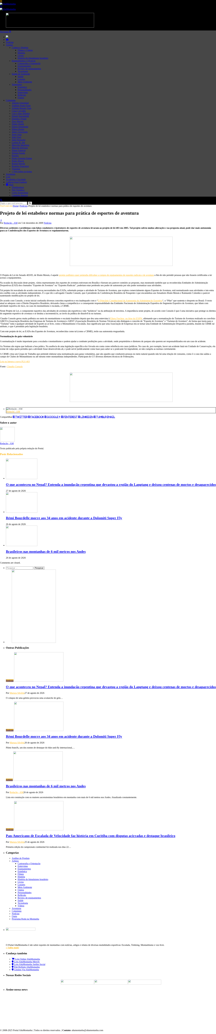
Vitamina (16, 169)
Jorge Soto (17, 134)
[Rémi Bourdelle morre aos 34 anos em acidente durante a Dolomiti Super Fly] (21, 512)
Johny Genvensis (20, 132)
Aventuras (10, 174)
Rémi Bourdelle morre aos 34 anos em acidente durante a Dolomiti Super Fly (64, 518)
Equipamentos (24, 66)
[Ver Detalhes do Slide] (121, 265)
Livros (21, 55)
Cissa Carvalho (19, 111)
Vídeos (21, 905)
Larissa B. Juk (18, 142)
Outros (21, 97)
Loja (8, 177)
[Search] (1, 6)
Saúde (20, 76)
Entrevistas (23, 92)
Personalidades (24, 89)
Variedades (17, 84)
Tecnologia (23, 71)
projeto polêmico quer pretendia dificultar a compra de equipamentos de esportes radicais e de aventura (106, 275)
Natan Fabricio (19, 150)
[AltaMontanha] (8, 4)
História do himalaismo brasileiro (33, 58)
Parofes (15, 155)
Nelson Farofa (18, 153)
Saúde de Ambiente (21, 74)
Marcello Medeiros (20, 145)
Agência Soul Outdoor (16, 182)
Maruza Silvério (17, 693)
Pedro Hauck (18, 161)
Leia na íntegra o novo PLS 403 (15, 361)
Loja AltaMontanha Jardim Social (29, 964)
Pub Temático (18, 190)
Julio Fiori (16, 137)
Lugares (21, 79)
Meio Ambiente (25, 82)
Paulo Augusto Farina (22, 158)
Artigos (9, 45)
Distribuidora (18, 187)
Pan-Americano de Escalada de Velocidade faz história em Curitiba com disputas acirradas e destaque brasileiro (90, 836)
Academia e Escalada (16, 179)
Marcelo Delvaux (20, 148)
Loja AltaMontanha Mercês (27, 961)
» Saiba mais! (12, 947)
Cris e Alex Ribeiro (21, 113)
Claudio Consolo (15, 366)
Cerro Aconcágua (20, 192)
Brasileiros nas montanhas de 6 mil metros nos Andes (46, 551)
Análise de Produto (21, 858)
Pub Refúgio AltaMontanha (27, 967)
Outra (14, 916)
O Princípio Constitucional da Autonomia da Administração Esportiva (130, 300)
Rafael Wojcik (18, 163)
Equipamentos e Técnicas (23, 60)
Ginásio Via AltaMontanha (26, 969)
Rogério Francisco (20, 166)
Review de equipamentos (29, 68)
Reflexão (22, 95)
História (21, 53)
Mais (10, 184)
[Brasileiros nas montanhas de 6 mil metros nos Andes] (21, 545)
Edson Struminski (20, 126)
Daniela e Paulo (19, 119)
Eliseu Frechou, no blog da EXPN (126, 318)
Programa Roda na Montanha (25, 919)
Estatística (22, 87)
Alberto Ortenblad (20, 103)
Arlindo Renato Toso (21, 108)
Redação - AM (10, 223)
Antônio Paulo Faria (21, 105)
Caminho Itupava (20, 195)
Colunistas (11, 100)
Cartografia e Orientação (29, 63)
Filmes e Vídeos (25, 50)
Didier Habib (18, 124)
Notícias (10, 42)
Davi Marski (17, 121)
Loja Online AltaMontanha (27, 959)
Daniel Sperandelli (20, 116)
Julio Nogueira (18, 140)
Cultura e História (20, 47)
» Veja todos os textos (22, 171)
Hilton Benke (18, 129)
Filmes (21, 874)
